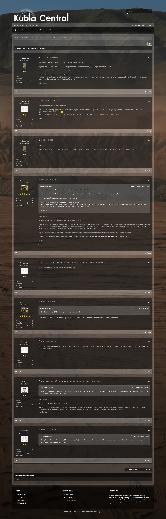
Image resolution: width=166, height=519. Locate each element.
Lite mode (20, 500)
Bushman (25, 58)
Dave (25, 382)
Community (33, 38)
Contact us (21, 497)
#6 (149, 303)
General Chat (43, 38)
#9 (149, 431)
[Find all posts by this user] (16, 91)
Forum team (21, 495)
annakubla (25, 101)
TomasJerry (25, 263)
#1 (149, 58)
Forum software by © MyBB (92, 512)
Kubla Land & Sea (70, 500)
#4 (149, 180)
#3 (149, 141)
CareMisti (25, 431)
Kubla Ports (68, 497)
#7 (149, 342)
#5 (149, 263)
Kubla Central (22, 38)
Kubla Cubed (68, 495)
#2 (149, 101)
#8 (149, 382)
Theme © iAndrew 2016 (72, 512)
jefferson (25, 342)
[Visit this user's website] (16, 371)
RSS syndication (22, 503)
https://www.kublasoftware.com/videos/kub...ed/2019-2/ (108, 237)
